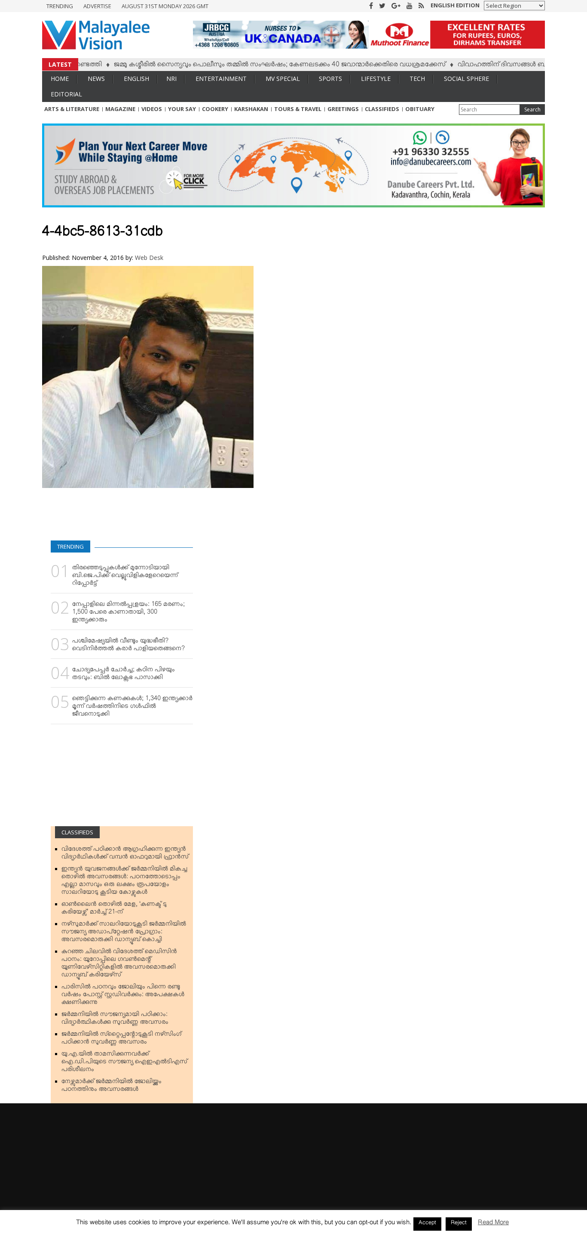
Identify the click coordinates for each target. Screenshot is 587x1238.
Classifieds (382, 109)
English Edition (455, 5)
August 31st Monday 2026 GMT (165, 6)
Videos (151, 109)
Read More (493, 1224)
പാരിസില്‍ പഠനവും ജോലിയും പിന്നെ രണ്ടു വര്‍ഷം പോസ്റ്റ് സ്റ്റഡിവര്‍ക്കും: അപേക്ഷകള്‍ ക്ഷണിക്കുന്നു (122, 996)
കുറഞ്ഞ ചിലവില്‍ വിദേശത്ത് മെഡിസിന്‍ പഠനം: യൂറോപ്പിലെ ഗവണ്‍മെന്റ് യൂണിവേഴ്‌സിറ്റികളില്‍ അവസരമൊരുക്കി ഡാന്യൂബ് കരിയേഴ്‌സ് (119, 964)
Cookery (215, 109)
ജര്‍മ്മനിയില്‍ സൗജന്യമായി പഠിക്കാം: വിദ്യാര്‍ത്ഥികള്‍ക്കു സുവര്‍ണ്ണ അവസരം (114, 1020)
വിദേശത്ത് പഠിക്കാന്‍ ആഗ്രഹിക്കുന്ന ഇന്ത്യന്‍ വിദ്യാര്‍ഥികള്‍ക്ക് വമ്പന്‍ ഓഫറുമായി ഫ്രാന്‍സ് (125, 854)
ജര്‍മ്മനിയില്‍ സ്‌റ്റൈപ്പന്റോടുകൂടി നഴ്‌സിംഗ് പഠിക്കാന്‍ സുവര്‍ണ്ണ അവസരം (121, 1039)
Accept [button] (427, 1224)
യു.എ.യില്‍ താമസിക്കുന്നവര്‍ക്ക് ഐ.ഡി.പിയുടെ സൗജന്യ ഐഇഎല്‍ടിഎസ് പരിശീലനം (124, 1063)
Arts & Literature (71, 109)
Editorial (66, 94)
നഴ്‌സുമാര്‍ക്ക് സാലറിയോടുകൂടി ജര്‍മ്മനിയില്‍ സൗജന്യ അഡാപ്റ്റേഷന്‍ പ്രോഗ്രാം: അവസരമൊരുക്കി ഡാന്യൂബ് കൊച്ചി (123, 933)
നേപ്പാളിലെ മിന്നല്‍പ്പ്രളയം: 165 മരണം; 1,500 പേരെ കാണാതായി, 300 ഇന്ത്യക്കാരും (128, 613)
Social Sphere (466, 78)
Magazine (120, 109)
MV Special (283, 78)
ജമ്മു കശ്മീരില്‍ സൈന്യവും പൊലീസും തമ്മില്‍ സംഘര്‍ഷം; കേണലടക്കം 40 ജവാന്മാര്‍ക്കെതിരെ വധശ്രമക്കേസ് (256, 66)
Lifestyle (376, 78)
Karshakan (251, 109)
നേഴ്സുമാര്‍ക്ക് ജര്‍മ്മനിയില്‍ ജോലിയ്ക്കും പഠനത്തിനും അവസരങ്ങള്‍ (111, 1087)
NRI (171, 78)
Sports (330, 78)
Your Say (182, 109)
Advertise (97, 6)
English (136, 78)
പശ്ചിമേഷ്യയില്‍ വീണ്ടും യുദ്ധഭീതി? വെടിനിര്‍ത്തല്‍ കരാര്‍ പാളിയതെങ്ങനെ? (128, 646)
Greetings (343, 109)
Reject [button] (459, 1224)
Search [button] (532, 109)
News (96, 78)
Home (60, 78)
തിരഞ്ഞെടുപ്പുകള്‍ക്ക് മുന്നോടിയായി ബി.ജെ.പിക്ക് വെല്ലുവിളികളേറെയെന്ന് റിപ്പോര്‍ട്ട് (125, 577)
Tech (417, 78)
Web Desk (149, 257)
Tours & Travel (297, 109)
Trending (59, 6)
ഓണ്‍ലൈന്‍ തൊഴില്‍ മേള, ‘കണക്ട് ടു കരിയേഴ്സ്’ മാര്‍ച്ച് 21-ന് (114, 909)
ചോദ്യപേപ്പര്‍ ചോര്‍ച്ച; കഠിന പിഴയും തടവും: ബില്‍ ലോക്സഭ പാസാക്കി (123, 675)
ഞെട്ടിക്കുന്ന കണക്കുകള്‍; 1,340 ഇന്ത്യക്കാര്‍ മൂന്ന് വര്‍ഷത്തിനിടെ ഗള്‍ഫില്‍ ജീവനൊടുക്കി (132, 707)
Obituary (419, 109)
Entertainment (221, 78)
